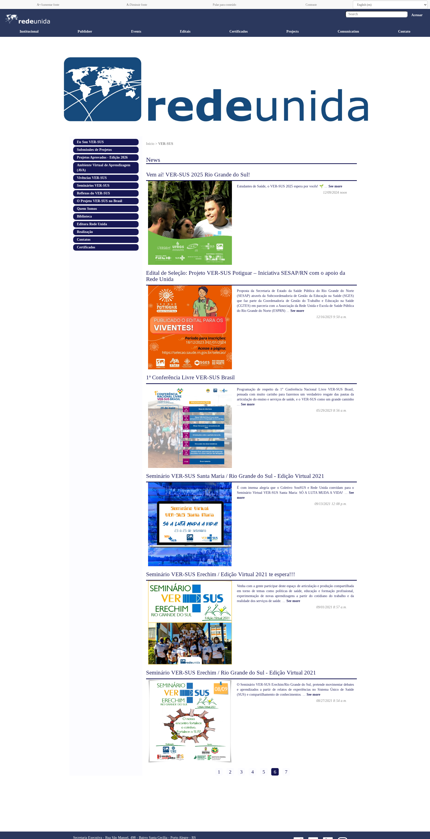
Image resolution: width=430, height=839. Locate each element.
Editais (185, 31)
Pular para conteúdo (224, 4)
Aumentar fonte (48, 4)
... (333, 186)
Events (136, 31)
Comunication (348, 31)
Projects (292, 31)
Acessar (417, 15)
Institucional (29, 31)
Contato (404, 31)
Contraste (311, 4)
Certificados (238, 31)
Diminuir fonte (136, 4)
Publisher (85, 31)
